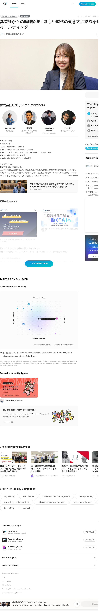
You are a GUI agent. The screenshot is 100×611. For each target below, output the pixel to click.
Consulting (9, 508)
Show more (73, 175)
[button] (50, 525)
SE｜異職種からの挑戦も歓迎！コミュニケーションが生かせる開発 (44, 468)
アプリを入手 (89, 532)
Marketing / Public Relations (16, 502)
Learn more (93, 136)
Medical (26, 508)
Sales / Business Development (51, 502)
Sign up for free (87, 4)
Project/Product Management (56, 496)
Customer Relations (82, 502)
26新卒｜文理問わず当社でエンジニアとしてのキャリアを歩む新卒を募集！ (75, 468)
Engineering (9, 496)
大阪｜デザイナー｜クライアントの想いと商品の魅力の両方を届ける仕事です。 (13, 468)
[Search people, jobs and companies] (73, 3)
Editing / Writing (86, 496)
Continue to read (39, 263)
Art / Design (28, 496)
